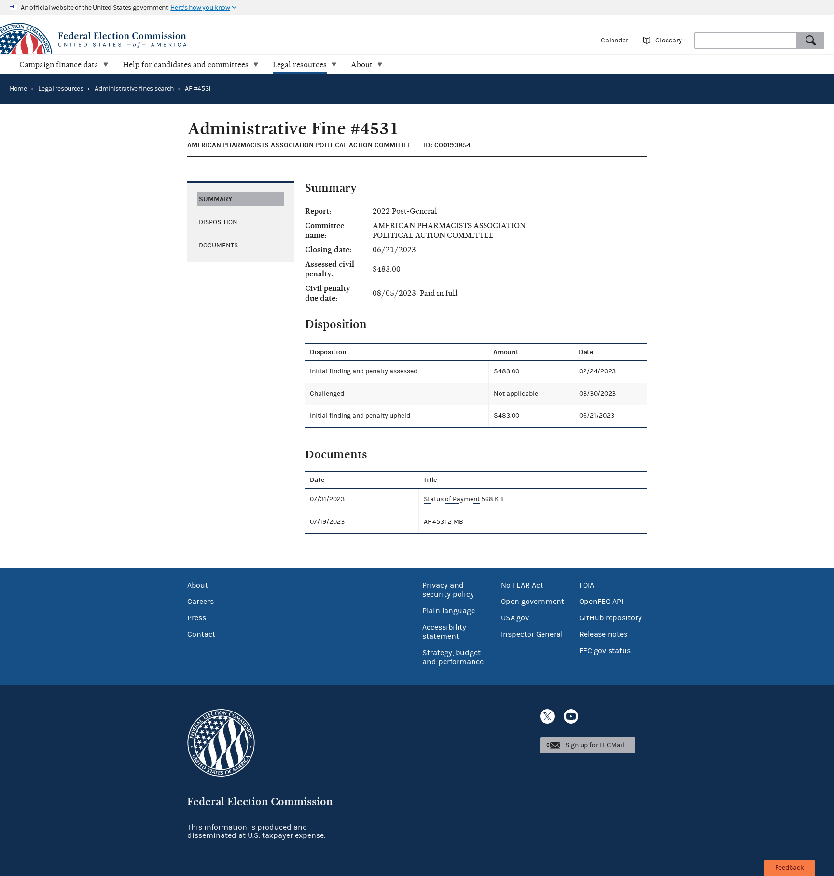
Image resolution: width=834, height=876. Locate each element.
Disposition (218, 222)
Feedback (789, 868)
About (197, 585)
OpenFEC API (601, 601)
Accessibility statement (444, 632)
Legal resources (60, 89)
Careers (200, 601)
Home (18, 89)
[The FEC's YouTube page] (571, 716)
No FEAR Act (522, 585)
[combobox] (745, 40)
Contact (201, 634)
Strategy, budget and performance (453, 657)
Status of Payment (452, 499)
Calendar (614, 40)
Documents (218, 245)
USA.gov (515, 618)
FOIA (586, 585)
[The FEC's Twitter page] (547, 716)
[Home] (208, 40)
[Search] (810, 40)
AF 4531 (435, 522)
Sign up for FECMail (595, 745)
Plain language (448, 610)
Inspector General (532, 634)
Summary (215, 199)
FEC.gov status (605, 650)
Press (196, 618)
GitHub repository (610, 618)
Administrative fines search (134, 89)
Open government (532, 601)
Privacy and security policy (448, 590)
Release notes (603, 634)
